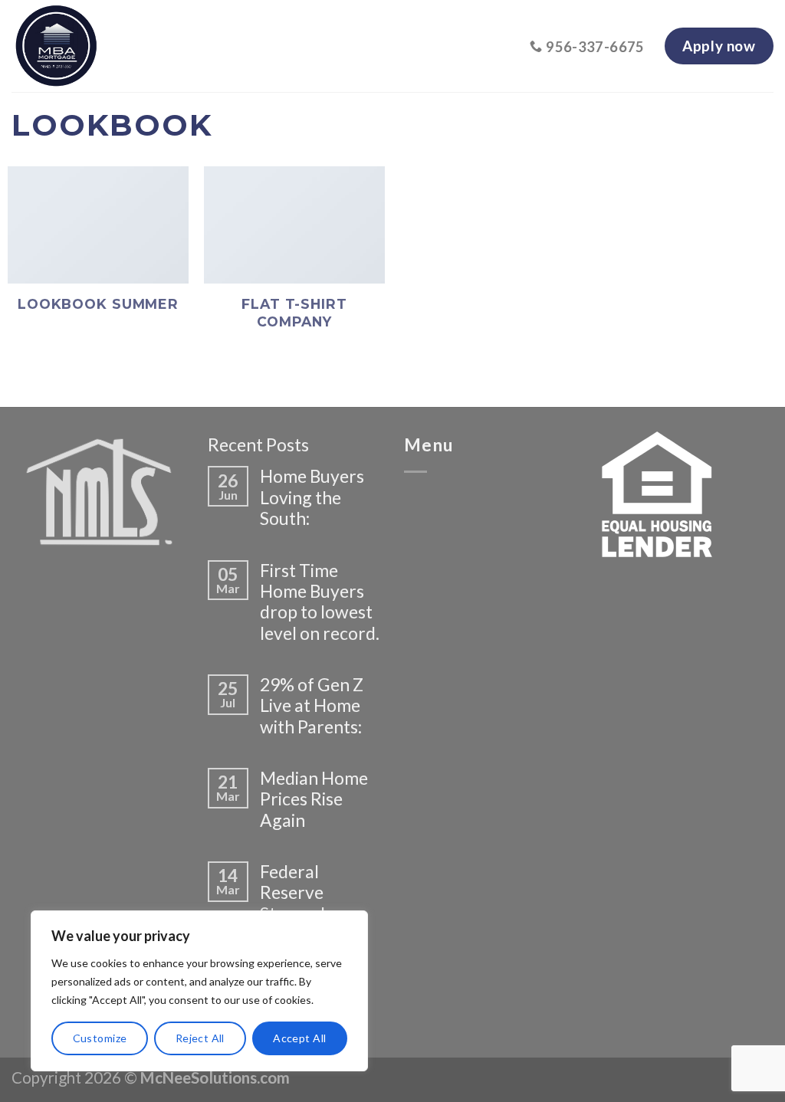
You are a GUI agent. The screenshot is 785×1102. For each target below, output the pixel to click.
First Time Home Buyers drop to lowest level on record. (319, 602)
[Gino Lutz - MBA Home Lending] (161, 46)
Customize (100, 1038)
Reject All (200, 1038)
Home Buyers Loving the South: (312, 497)
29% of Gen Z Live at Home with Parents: (311, 705)
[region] (199, 990)
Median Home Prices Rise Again (314, 799)
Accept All (299, 1038)
